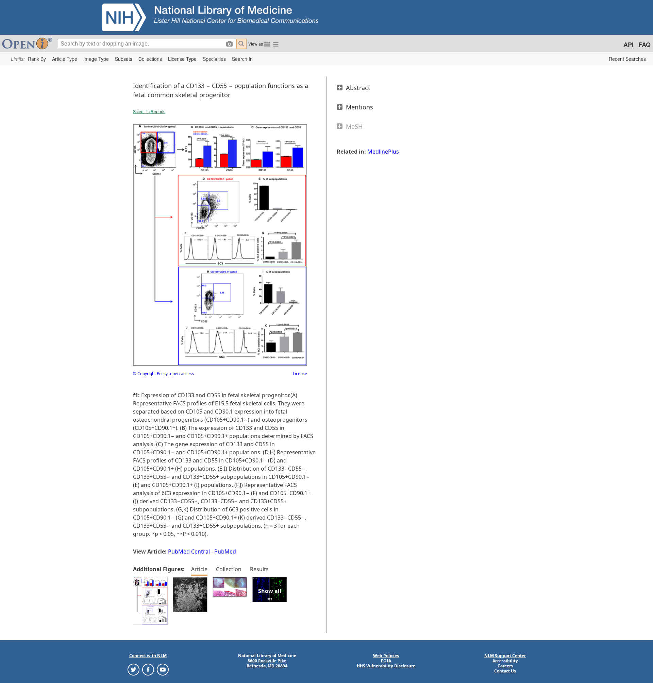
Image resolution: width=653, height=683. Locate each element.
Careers (505, 666)
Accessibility (505, 661)
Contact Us (505, 671)
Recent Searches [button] (627, 58)
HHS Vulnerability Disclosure (386, 666)
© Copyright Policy (150, 373)
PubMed (225, 551)
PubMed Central (189, 551)
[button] (37, 59)
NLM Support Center (505, 656)
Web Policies (386, 656)
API (628, 44)
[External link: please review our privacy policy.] (133, 669)
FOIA (386, 661)
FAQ (644, 44)
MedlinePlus (383, 151)
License (300, 373)
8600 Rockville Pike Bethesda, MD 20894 (267, 663)
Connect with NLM (148, 656)
